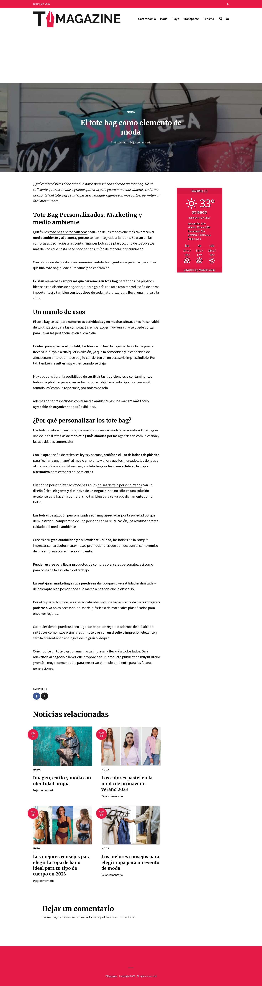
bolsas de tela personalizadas (119, 485)
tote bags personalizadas (68, 232)
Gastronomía (147, 19)
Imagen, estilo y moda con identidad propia (62, 780)
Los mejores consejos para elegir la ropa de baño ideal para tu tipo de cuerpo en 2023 (62, 865)
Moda (163, 19)
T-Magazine (111, 976)
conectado (84, 917)
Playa (175, 19)
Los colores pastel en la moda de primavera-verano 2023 (127, 783)
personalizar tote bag (138, 430)
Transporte (191, 19)
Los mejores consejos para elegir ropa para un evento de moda (130, 862)
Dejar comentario (140, 142)
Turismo (208, 19)
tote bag (43, 321)
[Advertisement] (131, 56)
